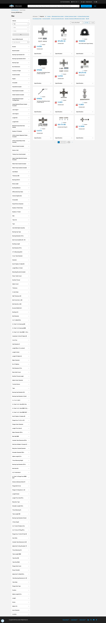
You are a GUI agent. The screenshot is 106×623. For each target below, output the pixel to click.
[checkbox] (40, 44)
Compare (43, 44)
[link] (55, 142)
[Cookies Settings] (2, 620)
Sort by (75, 22)
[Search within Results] (28, 42)
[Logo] (15, 6)
